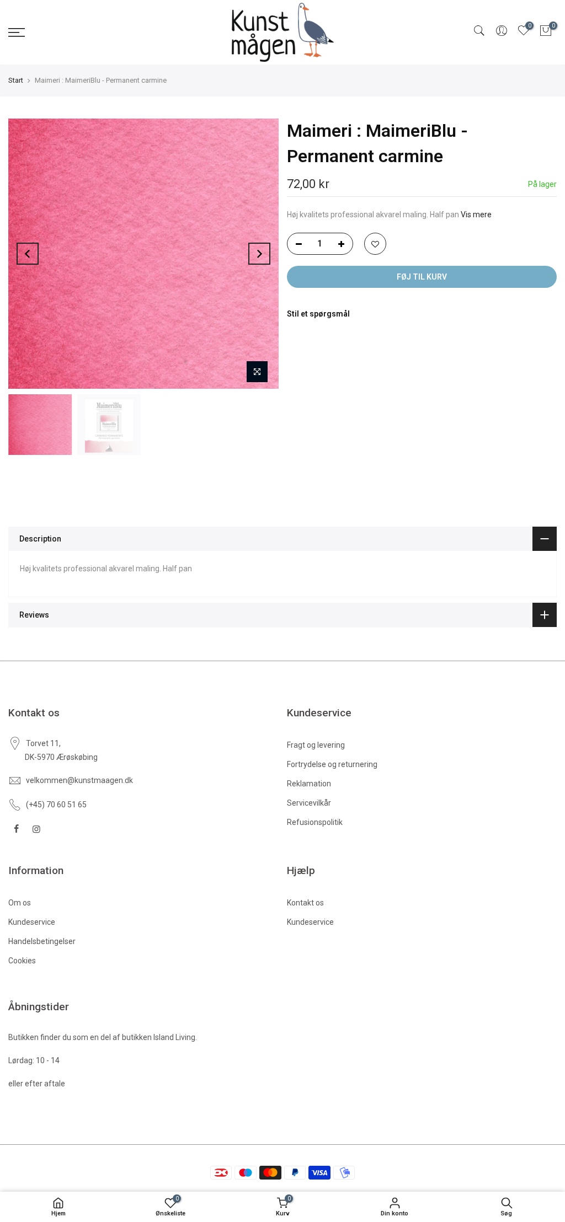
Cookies (22, 960)
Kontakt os (305, 902)
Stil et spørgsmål (318, 313)
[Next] (259, 254)
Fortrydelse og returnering (332, 764)
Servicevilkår (309, 802)
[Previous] (28, 254)
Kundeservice (31, 922)
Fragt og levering (316, 745)
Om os (19, 902)
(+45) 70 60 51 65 (56, 804)
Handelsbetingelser (42, 941)
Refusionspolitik (315, 822)
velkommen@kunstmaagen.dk (79, 780)
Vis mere (475, 214)
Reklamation (309, 783)
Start (15, 80)
